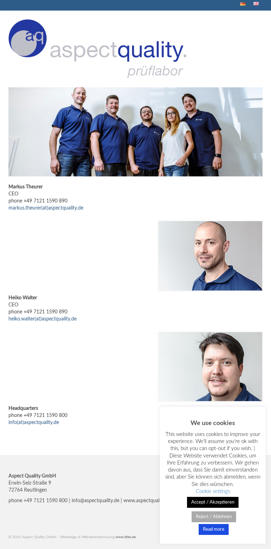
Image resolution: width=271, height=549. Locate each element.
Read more (213, 529)
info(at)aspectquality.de (33, 422)
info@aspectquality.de (95, 500)
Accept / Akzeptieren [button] (212, 502)
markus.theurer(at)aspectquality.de (45, 208)
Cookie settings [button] (213, 491)
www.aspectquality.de (147, 500)
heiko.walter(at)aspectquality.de (42, 319)
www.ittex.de (125, 537)
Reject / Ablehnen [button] (214, 516)
